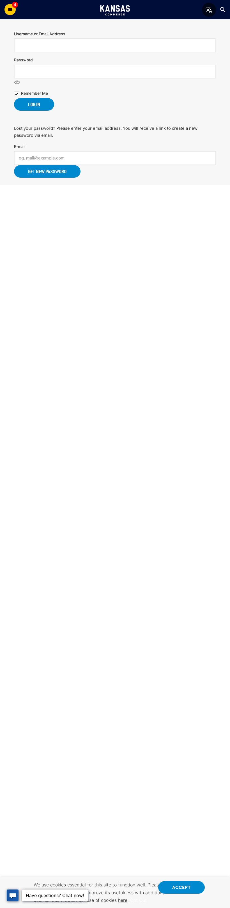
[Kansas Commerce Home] (115, 9)
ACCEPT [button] (181, 887)
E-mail (19, 146)
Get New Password (47, 171)
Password (23, 59)
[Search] (222, 9)
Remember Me (34, 93)
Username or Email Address (39, 33)
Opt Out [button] (138, 900)
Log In (34, 104)
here (122, 900)
